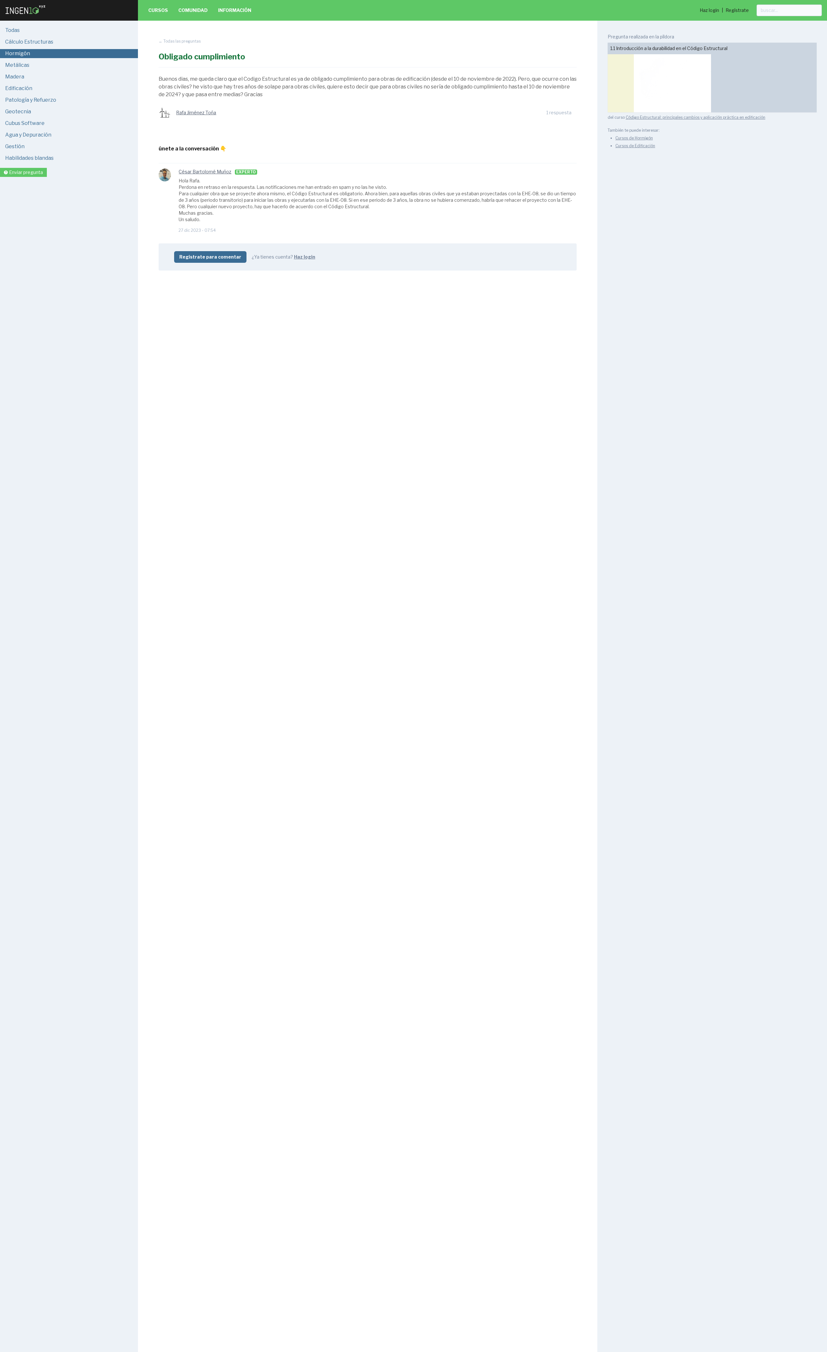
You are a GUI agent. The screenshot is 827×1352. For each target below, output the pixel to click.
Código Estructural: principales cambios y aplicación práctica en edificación (695, 117)
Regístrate (737, 10)
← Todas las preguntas (180, 41)
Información (234, 10)
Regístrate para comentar (210, 257)
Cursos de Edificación (635, 145)
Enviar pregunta (26, 172)
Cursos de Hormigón (634, 138)
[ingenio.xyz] (26, 15)
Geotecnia (18, 111)
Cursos (158, 10)
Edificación (18, 88)
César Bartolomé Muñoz (205, 171)
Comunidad (193, 10)
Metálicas (17, 65)
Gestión (15, 146)
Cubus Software (25, 123)
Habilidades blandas (29, 158)
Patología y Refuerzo (30, 100)
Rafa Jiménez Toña (196, 112)
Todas (12, 30)
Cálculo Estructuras (29, 42)
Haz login (709, 10)
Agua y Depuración (28, 135)
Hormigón (17, 53)
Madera (14, 77)
